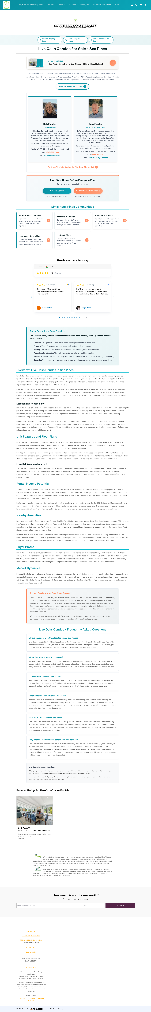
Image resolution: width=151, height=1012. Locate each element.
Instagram (31, 998)
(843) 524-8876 (31, 967)
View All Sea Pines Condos (70, 86)
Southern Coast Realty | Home (31, 5)
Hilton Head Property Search (101, 40)
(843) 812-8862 (98, 154)
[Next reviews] (114, 297)
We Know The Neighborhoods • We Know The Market (71, 167)
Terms (55, 1009)
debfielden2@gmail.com (52, 155)
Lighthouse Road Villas (29, 236)
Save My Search (57, 191)
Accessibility (48, 1009)
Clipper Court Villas (104, 215)
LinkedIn (40, 998)
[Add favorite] (50, 838)
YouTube (31, 1000)
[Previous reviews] (31, 297)
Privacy (60, 1009)
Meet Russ (61, 5)
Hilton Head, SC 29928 (31, 943)
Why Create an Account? (79, 5)
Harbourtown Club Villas (30, 215)
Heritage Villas (64, 235)
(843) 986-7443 (52, 152)
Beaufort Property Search (48, 40)
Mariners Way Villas (66, 217)
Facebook (22, 998)
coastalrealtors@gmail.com (98, 158)
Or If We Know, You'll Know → (88, 191)
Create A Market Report (102, 5)
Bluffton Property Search (73, 40)
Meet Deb (50, 5)
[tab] (59, 317)
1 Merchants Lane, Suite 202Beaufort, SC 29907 (31, 960)
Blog (117, 5)
